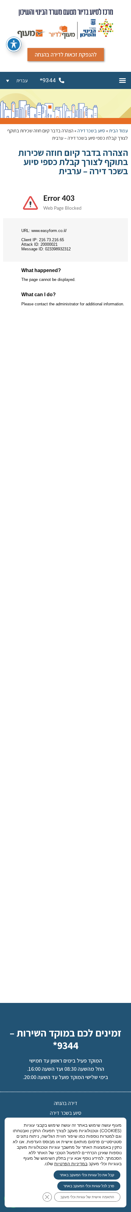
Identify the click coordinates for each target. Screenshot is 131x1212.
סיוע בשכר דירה (91, 130)
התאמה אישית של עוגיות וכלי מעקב (87, 1197)
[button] (122, 80)
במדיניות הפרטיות (70, 1163)
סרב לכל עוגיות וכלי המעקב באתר (88, 1186)
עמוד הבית (118, 130)
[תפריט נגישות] (13, 44)
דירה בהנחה (65, 1103)
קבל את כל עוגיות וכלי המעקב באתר (87, 1175)
